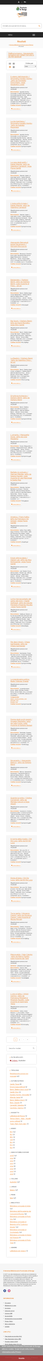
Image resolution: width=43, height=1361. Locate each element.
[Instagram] (9, 1290)
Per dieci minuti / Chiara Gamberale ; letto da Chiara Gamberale (20, 644)
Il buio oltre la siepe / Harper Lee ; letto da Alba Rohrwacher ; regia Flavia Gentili (20, 561)
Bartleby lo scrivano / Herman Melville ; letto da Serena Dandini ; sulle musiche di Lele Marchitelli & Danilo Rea (21, 476)
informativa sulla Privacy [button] (11, 1352)
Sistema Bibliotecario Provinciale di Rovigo (21, 44)
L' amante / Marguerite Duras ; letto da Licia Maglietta (19, 437)
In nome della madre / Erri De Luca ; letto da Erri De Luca (21, 841)
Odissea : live (14, 700)
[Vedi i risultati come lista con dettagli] (13, 67)
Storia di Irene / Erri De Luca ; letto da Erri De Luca (21, 879)
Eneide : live (14, 702)
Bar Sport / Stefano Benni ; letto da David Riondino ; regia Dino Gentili (21, 323)
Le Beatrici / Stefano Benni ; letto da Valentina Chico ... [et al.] (21, 360)
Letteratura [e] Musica (17, 1116)
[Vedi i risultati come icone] (10, 63)
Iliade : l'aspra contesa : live (18, 699)
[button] (16, 108)
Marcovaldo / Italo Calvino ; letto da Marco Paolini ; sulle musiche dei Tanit (21, 957)
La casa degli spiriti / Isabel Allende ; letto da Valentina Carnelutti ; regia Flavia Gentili (20, 165)
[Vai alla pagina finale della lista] (27, 1039)
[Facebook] (4, 1290)
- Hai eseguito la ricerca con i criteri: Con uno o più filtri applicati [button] (21, 55)
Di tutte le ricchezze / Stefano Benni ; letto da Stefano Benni (20, 398)
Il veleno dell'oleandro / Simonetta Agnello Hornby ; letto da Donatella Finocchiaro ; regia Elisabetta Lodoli (21, 81)
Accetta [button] (21, 1358)
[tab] (21, 55)
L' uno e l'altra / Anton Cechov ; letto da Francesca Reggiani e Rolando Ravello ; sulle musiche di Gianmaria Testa (19, 999)
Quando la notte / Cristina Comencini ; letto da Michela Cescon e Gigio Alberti (21, 801)
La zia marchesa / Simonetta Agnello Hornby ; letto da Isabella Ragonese (21, 124)
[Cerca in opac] (39, 26)
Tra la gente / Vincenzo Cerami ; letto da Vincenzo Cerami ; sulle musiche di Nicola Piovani (21, 916)
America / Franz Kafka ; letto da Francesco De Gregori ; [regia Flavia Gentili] (20, 520)
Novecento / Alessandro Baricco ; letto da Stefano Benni (20, 763)
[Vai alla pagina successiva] (23, 1039)
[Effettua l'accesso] (18, 2)
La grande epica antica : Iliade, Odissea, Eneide (20, 680)
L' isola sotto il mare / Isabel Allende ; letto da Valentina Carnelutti (20, 205)
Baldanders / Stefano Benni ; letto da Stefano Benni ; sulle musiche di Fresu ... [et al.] (20, 283)
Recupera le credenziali (24, 2)
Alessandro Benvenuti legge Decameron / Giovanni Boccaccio (19, 244)
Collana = (14, 1060)
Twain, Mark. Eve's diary (18, 1124)
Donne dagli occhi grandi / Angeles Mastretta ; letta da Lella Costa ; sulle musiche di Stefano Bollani (21, 722)
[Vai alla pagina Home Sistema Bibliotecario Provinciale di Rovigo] (21, 12)
